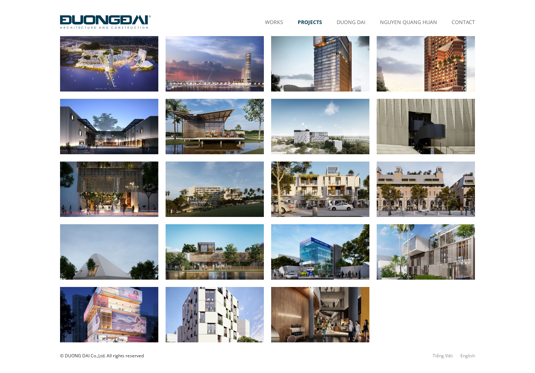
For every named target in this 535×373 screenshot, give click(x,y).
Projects (310, 22)
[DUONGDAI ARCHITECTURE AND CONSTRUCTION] (105, 22)
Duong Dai (351, 22)
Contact (463, 22)
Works (274, 22)
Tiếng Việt (443, 356)
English (467, 356)
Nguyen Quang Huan (408, 22)
